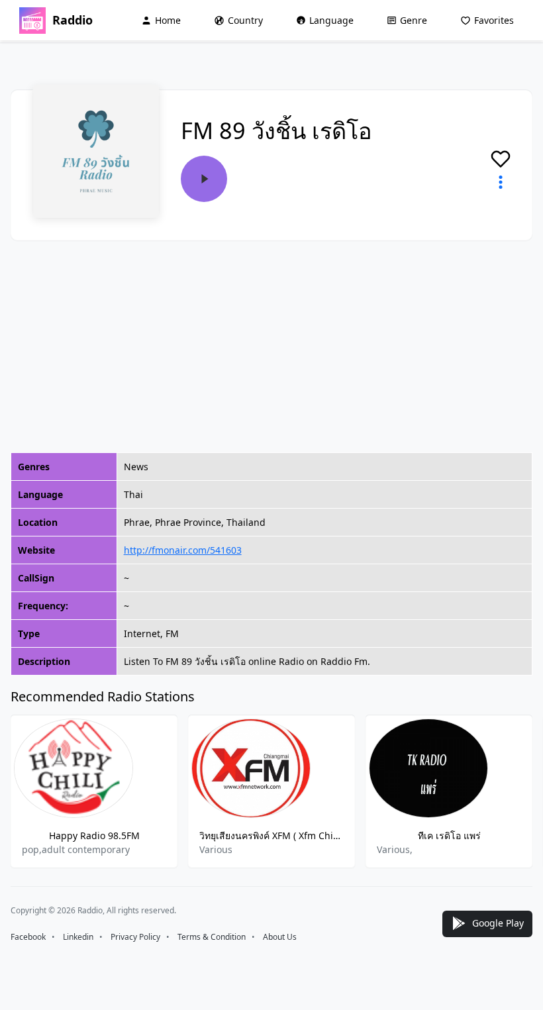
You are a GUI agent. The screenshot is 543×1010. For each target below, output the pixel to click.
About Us (280, 936)
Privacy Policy (135, 936)
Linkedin (78, 936)
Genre (413, 20)
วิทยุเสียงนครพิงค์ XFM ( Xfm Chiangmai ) (271, 835)
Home (168, 20)
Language (331, 20)
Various (215, 849)
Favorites (494, 20)
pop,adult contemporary (76, 849)
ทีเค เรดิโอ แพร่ (449, 835)
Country (245, 20)
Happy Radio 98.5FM (94, 835)
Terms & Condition (211, 936)
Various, (395, 849)
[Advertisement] (271, 346)
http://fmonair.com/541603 (183, 550)
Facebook (28, 936)
